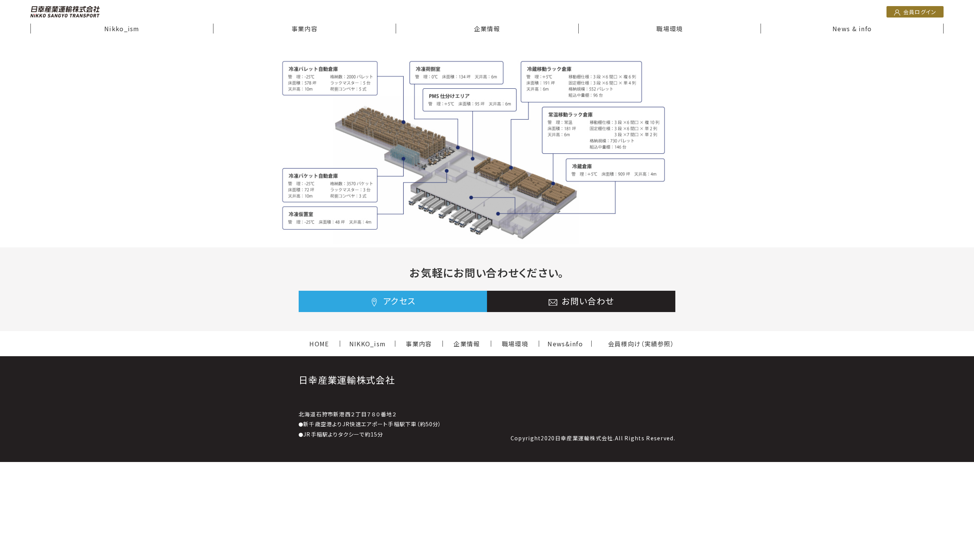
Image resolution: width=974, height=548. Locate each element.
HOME (319, 343)
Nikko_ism (122, 28)
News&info (565, 343)
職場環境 (669, 28)
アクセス (398, 301)
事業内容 (304, 28)
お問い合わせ (586, 301)
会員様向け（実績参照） (641, 343)
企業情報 (487, 28)
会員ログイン (919, 12)
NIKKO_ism (367, 343)
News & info (852, 28)
